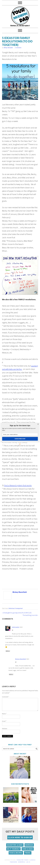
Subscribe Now (20, 438)
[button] (20, 425)
